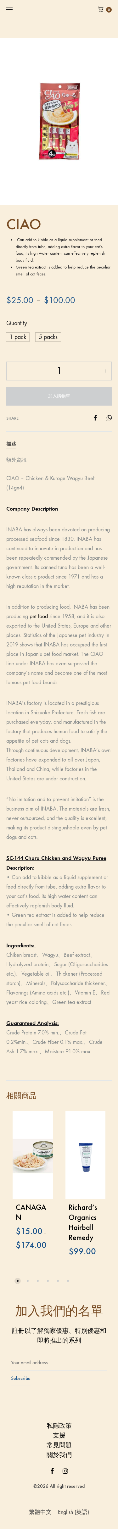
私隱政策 (59, 1425)
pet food (39, 616)
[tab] (59, 444)
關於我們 (59, 1455)
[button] (17, 1281)
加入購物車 (59, 396)
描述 (11, 444)
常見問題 (59, 1445)
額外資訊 (16, 460)
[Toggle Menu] (9, 9)
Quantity (16, 323)
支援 (59, 1435)
